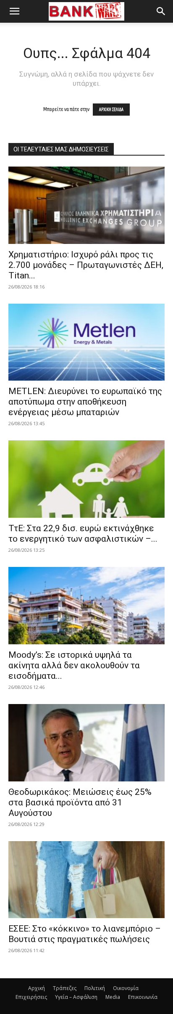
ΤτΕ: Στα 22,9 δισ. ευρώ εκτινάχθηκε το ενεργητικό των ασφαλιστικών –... (82, 533)
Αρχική (36, 988)
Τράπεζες (64, 988)
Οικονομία (126, 988)
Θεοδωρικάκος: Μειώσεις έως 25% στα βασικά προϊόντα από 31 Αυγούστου (80, 802)
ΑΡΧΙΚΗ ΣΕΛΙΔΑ (111, 109)
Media (112, 997)
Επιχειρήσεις (31, 997)
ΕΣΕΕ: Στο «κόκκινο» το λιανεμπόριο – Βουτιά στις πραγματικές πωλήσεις (84, 934)
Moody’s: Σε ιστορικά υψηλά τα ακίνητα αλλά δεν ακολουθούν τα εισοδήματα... (74, 665)
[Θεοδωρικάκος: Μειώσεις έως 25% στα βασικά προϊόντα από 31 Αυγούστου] (86, 742)
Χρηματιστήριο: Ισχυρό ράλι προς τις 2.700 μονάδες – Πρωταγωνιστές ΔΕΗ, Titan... (85, 265)
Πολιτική (94, 988)
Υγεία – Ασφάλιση (76, 997)
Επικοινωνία (142, 997)
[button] (14, 11)
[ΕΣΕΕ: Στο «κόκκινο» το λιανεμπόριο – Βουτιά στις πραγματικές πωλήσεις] (86, 880)
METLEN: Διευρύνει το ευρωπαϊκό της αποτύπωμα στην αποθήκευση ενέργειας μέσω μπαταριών (85, 401)
